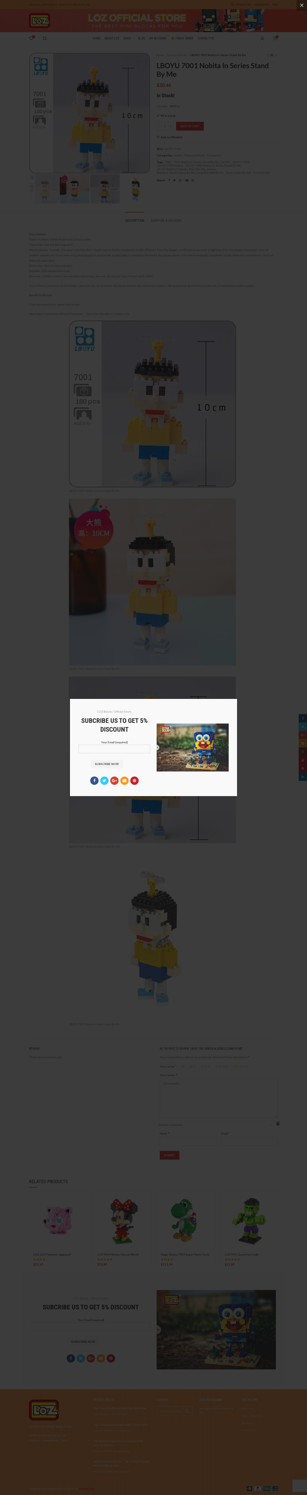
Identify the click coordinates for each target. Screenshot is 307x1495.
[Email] (124, 780)
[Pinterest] (134, 780)
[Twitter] (104, 780)
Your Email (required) (114, 742)
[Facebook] (94, 780)
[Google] (114, 780)
